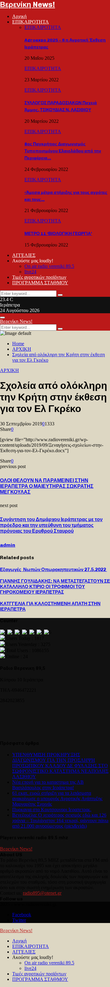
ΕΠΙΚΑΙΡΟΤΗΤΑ (30, 21)
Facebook (21, 914)
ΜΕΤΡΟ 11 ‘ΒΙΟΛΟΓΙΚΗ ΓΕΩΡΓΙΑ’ (58, 233)
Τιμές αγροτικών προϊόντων (39, 277)
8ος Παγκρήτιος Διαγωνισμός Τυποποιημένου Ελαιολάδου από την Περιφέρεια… (62, 151)
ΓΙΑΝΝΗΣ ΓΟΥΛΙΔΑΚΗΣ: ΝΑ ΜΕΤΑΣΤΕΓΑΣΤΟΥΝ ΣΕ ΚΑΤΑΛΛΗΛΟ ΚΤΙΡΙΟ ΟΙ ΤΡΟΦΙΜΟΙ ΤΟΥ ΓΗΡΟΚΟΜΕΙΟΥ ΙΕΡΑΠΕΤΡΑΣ (55, 586)
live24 (30, 271)
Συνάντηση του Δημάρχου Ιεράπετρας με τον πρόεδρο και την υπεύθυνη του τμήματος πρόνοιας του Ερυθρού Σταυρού (51, 525)
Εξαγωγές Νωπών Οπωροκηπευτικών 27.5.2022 (53, 569)
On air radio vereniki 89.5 (49, 266)
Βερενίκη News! (27, 4)
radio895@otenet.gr (42, 893)
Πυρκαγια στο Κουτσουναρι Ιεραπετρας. (51, 809)
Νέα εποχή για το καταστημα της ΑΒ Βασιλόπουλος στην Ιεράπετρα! (48, 784)
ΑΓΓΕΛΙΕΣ (23, 255)
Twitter (19, 920)
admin (7, 545)
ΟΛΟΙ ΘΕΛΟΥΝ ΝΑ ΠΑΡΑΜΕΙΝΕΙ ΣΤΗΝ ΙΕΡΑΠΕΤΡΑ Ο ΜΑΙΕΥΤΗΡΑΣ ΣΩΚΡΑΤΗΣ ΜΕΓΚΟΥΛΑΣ (47, 486)
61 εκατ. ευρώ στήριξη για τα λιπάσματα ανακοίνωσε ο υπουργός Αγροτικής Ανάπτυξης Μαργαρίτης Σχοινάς (57, 798)
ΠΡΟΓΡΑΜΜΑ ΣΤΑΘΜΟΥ (40, 282)
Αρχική (19, 16)
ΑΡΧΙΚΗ (9, 370)
